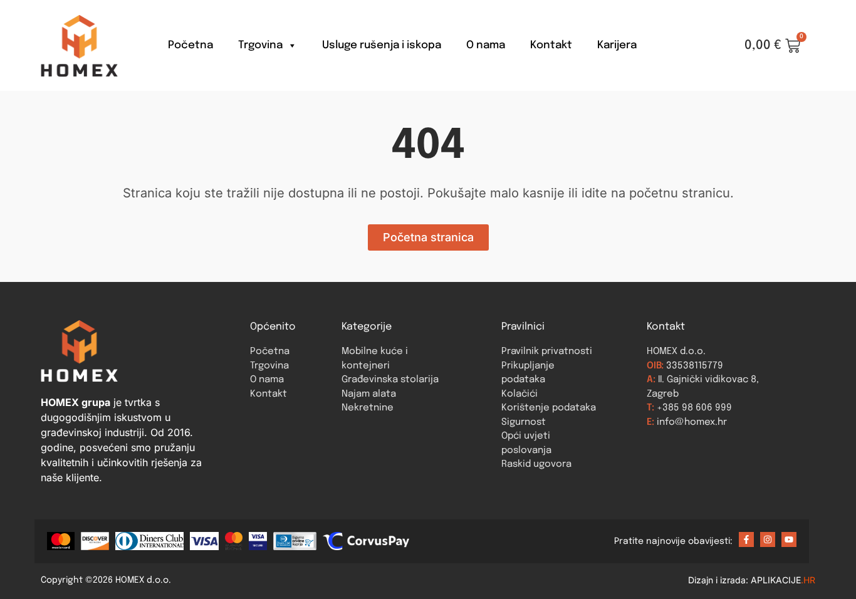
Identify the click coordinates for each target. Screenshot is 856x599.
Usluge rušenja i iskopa (381, 45)
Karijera (617, 45)
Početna (190, 45)
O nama (485, 45)
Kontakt (551, 45)
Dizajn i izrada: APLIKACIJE (751, 580)
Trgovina (260, 45)
